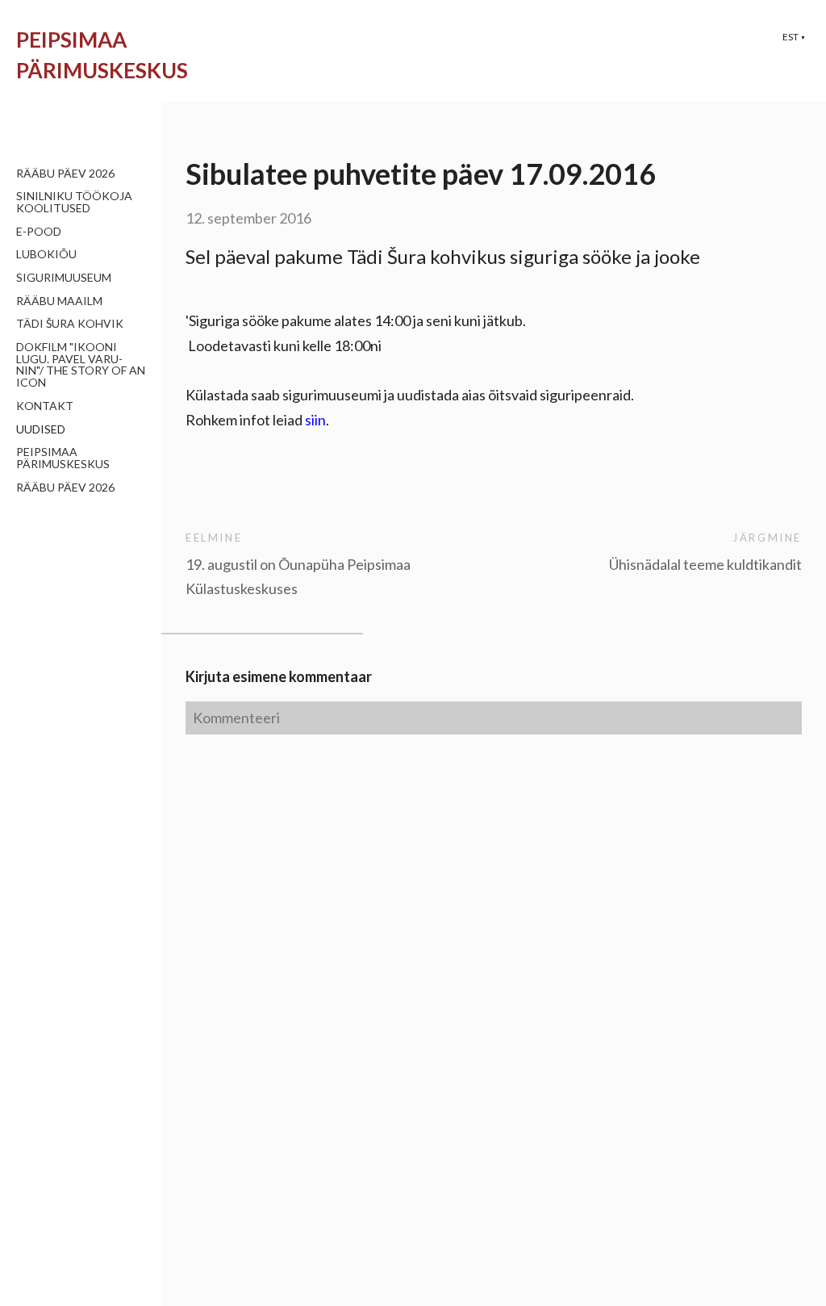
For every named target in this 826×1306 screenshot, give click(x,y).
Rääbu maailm (59, 301)
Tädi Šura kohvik (69, 323)
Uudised (40, 429)
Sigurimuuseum (63, 277)
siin (315, 420)
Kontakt (44, 405)
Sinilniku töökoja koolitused (74, 202)
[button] (794, 37)
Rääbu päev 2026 (65, 173)
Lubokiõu (46, 254)
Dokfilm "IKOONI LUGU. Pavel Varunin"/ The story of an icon (80, 364)
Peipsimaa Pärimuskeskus (63, 458)
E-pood (38, 231)
